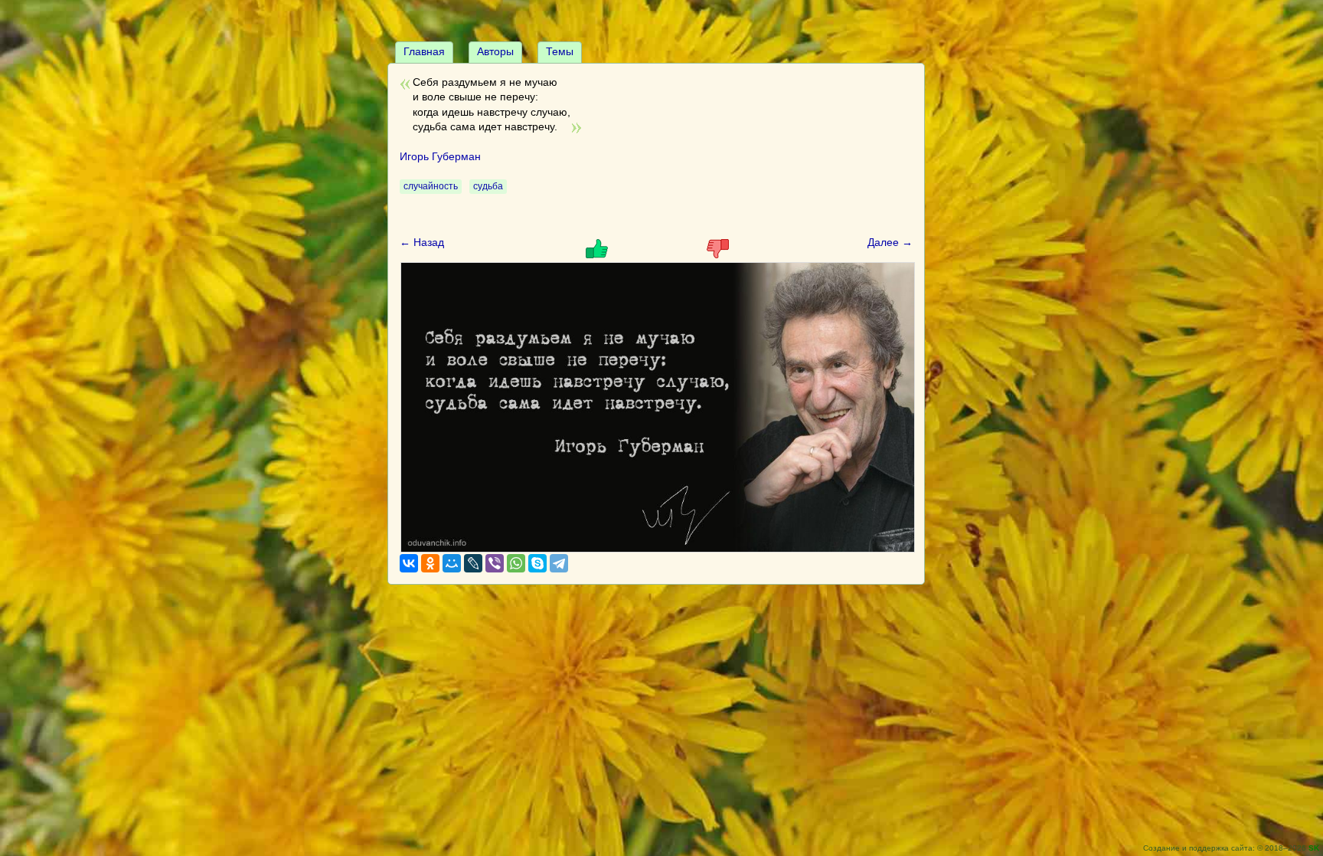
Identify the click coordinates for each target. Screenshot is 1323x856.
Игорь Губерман (440, 156)
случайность (430, 186)
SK (1313, 848)
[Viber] (494, 563)
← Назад (422, 242)
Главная (424, 51)
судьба (488, 186)
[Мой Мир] (452, 563)
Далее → (890, 242)
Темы (559, 51)
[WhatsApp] (516, 563)
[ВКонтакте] (409, 563)
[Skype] (537, 563)
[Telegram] (559, 563)
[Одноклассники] (430, 563)
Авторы (495, 51)
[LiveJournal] (473, 563)
